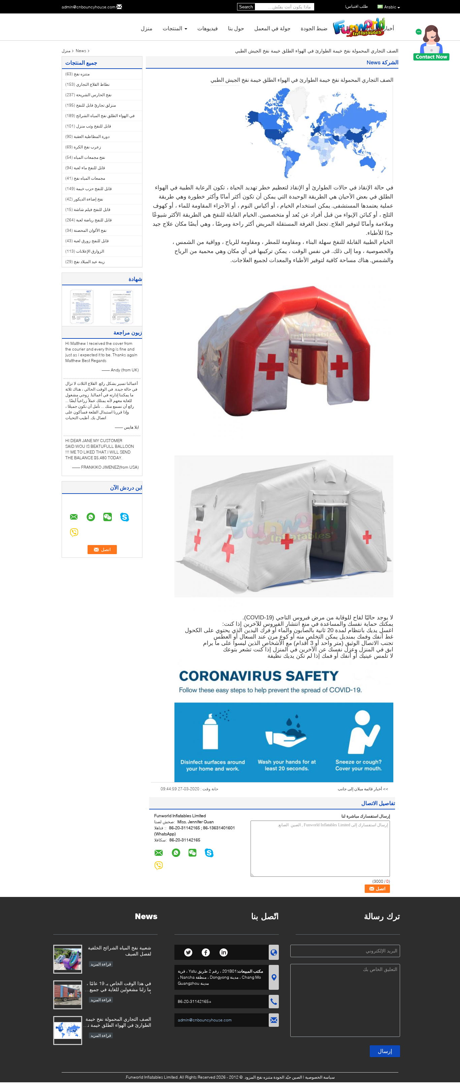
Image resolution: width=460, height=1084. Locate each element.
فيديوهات (207, 28)
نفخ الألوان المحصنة (90, 230)
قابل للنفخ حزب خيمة (94, 188)
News (81, 50)
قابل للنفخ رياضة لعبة (94, 219)
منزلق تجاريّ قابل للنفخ (96, 105)
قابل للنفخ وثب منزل (93, 126)
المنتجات (172, 28)
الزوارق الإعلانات (90, 251)
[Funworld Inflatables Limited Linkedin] (223, 951)
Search (246, 6)
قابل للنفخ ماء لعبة (89, 167)
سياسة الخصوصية (320, 1077)
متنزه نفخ (82, 73)
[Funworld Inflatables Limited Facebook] (206, 951)
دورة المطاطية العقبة (91, 136)
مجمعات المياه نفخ (89, 178)
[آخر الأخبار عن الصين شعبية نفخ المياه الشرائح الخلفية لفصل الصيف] (67, 959)
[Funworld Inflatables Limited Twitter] (188, 951)
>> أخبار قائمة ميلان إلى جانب (363, 788)
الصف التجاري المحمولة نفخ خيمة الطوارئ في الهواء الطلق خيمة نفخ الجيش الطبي (117, 1022)
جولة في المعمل (272, 28)
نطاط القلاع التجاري (92, 84)
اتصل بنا (346, 28)
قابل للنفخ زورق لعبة (91, 240)
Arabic (390, 6)
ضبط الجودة (314, 28)
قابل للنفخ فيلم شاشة (92, 209)
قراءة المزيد (101, 964)
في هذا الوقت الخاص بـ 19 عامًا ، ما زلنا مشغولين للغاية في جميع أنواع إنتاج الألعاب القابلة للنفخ (119, 986)
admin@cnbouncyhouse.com (89, 6)
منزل (147, 28)
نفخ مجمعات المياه (89, 157)
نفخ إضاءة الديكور (88, 199)
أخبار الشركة (379, 28)
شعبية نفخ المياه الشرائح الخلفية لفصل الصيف (119, 950)
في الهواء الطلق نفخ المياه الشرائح (105, 115)
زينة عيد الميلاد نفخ (89, 261)
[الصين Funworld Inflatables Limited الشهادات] (82, 306)
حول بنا (236, 28)
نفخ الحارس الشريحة (93, 94)
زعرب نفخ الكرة (87, 146)
